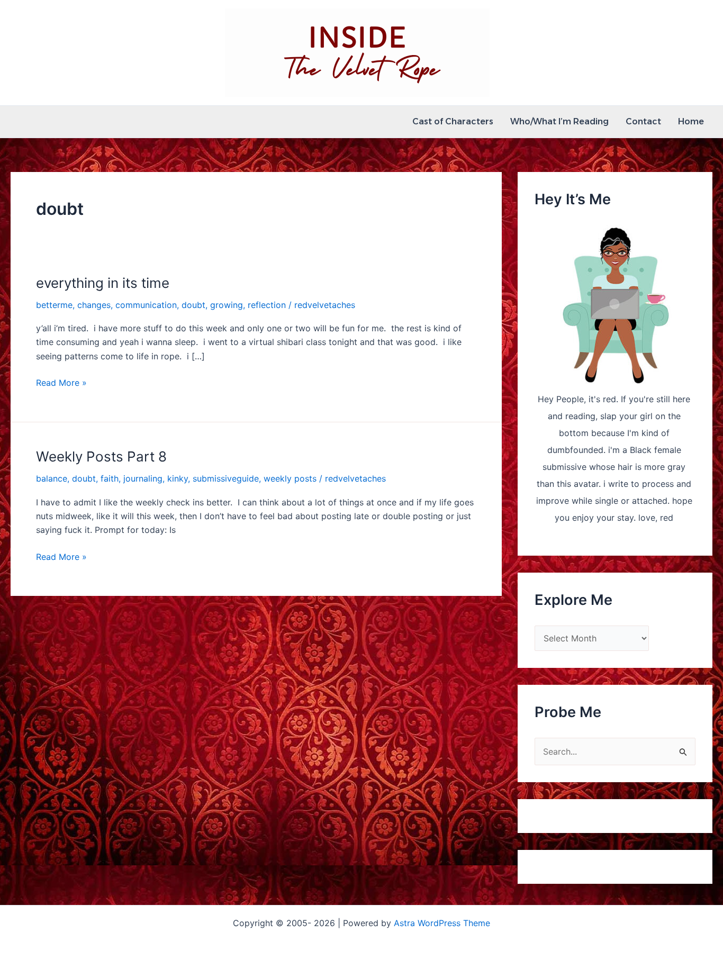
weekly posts (290, 478)
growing (226, 305)
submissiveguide (226, 478)
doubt (193, 305)
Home (691, 121)
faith (110, 478)
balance (51, 478)
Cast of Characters (452, 121)
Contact (643, 121)
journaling (142, 478)
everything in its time (102, 283)
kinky (177, 478)
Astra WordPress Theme (442, 923)
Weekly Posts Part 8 (101, 456)
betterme (54, 305)
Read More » (61, 383)
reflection (267, 305)
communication (146, 305)
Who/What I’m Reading (559, 121)
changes (94, 305)
